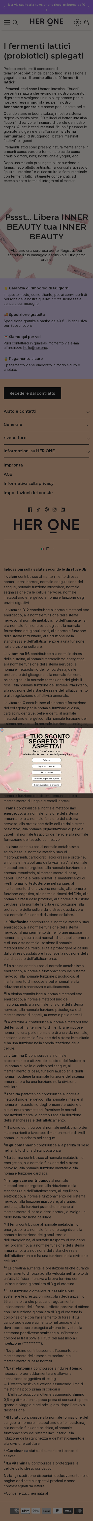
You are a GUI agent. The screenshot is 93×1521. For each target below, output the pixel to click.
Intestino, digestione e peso (46, 778)
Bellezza (46, 760)
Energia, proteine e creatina (46, 785)
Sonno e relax (46, 772)
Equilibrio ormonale (46, 766)
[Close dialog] (2, 730)
